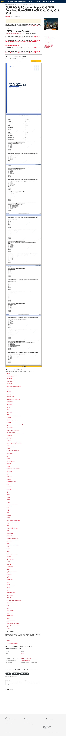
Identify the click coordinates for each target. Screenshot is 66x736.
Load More (24, 366)
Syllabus (8, 640)
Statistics (8, 603)
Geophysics (9, 463)
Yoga (8, 626)
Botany (8, 414)
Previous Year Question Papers (12, 641)
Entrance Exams (13, 1)
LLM (8, 510)
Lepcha (8, 502)
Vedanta (8, 618)
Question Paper (14, 676)
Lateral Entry (47, 47)
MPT (8, 530)
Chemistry (9, 417)
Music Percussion (10, 536)
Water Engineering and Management (13, 625)
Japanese (8, 487)
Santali (8, 590)
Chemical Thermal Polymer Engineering (14, 415)
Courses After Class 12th (28, 723)
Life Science (9, 505)
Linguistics (9, 509)
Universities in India (22, 1)
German (8, 464)
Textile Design (9, 608)
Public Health (9, 574)
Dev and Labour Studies (11, 432)
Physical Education (10, 559)
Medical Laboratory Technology (12, 528)
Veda (8, 616)
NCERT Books (26, 720)
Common (9, 4)
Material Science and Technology (13, 522)
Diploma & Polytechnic (48, 46)
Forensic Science (10, 453)
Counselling (29, 1)
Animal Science (10, 381)
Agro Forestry (9, 378)
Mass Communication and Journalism (13, 520)
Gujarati (8, 466)
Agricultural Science (10, 376)
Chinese (8, 419)
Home (8, 1)
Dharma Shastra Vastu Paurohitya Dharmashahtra (15, 433)
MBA (8, 525)
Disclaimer (46, 732)
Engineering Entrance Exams (49, 42)
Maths (8, 523)
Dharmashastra (9, 437)
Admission (36, 1)
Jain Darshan (9, 486)
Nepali (8, 543)
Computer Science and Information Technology (15, 424)
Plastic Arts (9, 564)
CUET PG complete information (12, 643)
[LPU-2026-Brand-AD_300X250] (51, 24)
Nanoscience (9, 541)
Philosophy (9, 558)
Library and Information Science (12, 504)
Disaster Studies (10, 438)
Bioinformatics (9, 412)
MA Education (9, 513)
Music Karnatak (9, 535)
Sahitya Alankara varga (11, 585)
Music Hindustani (10, 533)
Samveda (8, 587)
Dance (8, 429)
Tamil (8, 605)
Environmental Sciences (11, 446)
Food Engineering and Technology (13, 450)
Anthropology (9, 383)
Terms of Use (50, 732)
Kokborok (8, 497)
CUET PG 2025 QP (24, 673)
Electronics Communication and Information (14, 443)
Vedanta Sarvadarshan (11, 620)
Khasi (8, 496)
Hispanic (8, 473)
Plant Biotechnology (10, 563)
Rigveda (8, 580)
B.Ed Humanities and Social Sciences (13, 399)
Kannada (8, 492)
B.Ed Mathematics (10, 402)
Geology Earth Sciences (11, 461)
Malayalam (9, 515)
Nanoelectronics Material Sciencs (13, 540)
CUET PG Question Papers (25, 660)
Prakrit (8, 569)
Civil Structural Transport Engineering (13, 420)
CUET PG (22, 653)
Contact (59, 732)
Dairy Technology (10, 427)
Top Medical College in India (9, 720)
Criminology (9, 425)
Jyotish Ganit (9, 491)
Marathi (8, 518)
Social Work (9, 597)
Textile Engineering (10, 610)
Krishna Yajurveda (10, 500)
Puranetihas (9, 577)
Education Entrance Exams (49, 40)
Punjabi (8, 576)
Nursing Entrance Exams (49, 45)
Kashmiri (8, 494)
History (8, 474)
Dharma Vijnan (9, 435)
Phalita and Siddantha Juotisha (12, 554)
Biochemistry (9, 411)
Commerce (9, 422)
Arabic (8, 389)
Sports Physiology (10, 602)
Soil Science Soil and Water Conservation (14, 600)
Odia (8, 546)
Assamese (9, 394)
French (8, 455)
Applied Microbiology (10, 388)
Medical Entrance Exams (49, 44)
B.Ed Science (9, 404)
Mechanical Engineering (11, 527)
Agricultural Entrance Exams (49, 37)
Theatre (8, 612)
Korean (8, 499)
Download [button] (33, 61)
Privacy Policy (55, 732)
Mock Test (52, 1)
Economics (9, 440)
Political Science (10, 566)
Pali (7, 549)
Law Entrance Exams (48, 43)
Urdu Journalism (10, 615)
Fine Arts (8, 448)
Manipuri (8, 517)
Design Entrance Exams (48, 39)
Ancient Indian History (11, 379)
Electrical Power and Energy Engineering (14, 442)
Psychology (9, 572)
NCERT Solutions (27, 719)
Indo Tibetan (9, 482)
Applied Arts (9, 384)
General (8, 458)
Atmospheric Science (10, 396)
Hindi (8, 469)
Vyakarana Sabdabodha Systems (13, 623)
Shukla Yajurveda (10, 595)
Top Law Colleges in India (9, 723)
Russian (8, 582)
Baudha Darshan (10, 406)
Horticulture (9, 479)
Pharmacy (9, 556)
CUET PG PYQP (16, 673)
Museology (9, 531)
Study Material (45, 1)
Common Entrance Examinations (50, 38)
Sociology (9, 598)
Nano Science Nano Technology (12, 538)
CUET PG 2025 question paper (32, 25)
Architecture (9, 391)
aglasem (2, 1)
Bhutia (8, 409)
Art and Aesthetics (10, 393)
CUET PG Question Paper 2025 (26, 658)
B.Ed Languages (10, 401)
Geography (9, 460)
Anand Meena (8, 16)
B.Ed (8, 397)
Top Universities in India (9, 718)
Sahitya (8, 584)
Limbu (8, 507)
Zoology (8, 628)
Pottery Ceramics (10, 567)
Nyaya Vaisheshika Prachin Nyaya (13, 545)
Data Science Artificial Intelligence (13, 430)
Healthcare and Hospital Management (13, 468)
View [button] (39, 61)
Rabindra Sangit (10, 579)
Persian (8, 553)
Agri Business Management (12, 375)
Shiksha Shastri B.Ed (10, 594)
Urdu (8, 613)
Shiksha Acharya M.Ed (11, 592)
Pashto (8, 551)
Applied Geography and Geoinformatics (14, 386)
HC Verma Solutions (27, 721)
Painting (8, 548)
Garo (8, 456)
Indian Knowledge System (11, 481)
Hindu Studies (9, 471)
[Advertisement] (23, 21)
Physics (8, 561)
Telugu (8, 607)
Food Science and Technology (12, 451)
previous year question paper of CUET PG (14, 33)
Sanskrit (8, 589)
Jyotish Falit (9, 489)
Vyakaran (8, 621)
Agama (8, 373)
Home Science (9, 478)
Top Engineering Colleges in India (10, 719)
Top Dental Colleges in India (9, 721)
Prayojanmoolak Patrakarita (12, 571)
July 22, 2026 (14, 16)
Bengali (8, 407)
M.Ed (8, 512)
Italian (8, 484)
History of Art (9, 476)
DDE (39, 1)
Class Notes (26, 718)
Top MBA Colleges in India (9, 724)
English (8, 445)
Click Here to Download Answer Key (28, 38)
